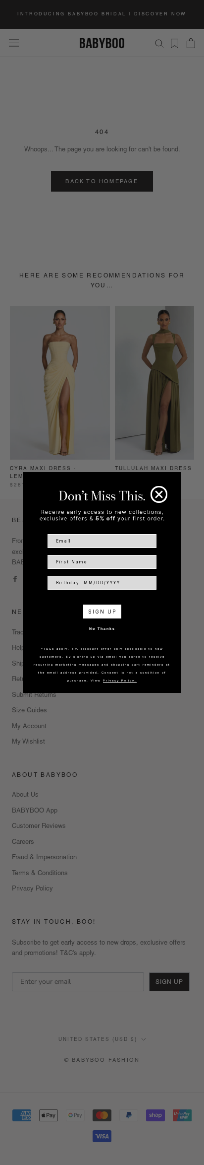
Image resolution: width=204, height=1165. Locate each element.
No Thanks (102, 628)
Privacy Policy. (120, 680)
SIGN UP (102, 612)
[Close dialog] (159, 494)
